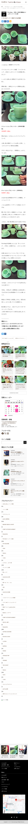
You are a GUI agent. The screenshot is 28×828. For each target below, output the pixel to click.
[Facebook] (14, 817)
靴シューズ (5, 572)
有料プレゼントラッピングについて (10, 693)
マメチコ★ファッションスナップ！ (8, 339)
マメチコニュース (6, 514)
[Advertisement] (14, 717)
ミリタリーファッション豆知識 (9, 597)
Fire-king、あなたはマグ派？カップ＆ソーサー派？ (7, 370)
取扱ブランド (16, 763)
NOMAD (4, 650)
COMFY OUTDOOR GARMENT (9, 529)
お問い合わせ (16, 768)
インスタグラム (17, 766)
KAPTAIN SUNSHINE (7, 631)
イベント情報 (5, 509)
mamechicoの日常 (6, 577)
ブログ (15, 764)
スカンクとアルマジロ (7, 684)
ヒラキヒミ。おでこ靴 (7, 562)
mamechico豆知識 (6, 592)
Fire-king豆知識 (17, 18)
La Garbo (4, 641)
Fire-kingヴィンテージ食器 (8, 18)
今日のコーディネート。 (20, 338)
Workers (4, 553)
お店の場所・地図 (5, 764)
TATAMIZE (5, 660)
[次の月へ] (22, 401)
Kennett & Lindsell (6, 636)
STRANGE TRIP (6, 655)
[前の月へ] (16, 401)
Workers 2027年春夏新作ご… (17, 452)
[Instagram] (16, 817)
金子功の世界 (5, 689)
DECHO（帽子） (6, 622)
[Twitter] (11, 817)
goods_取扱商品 (6, 519)
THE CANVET (5, 665)
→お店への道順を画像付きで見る (10, 328)
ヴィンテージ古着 (6, 567)
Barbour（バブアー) (7, 612)
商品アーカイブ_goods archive (9, 607)
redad (4, 548)
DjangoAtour (5, 534)
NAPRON (5, 646)
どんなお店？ (4, 763)
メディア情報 (4, 768)
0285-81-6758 (4, 424)
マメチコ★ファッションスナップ (9, 602)
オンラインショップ (5, 766)
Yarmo (4, 674)
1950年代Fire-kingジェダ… (16, 471)
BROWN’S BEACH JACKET (8, 524)
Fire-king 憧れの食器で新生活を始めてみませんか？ (20, 356)
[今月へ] (19, 401)
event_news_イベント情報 (8, 504)
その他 (4, 557)
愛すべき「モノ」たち (7, 582)
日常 (3, 587)
